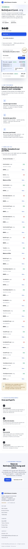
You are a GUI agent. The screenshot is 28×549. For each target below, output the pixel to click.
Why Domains (4, 508)
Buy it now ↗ (21, 57)
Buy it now (5, 34)
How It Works (4, 512)
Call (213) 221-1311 (18, 479)
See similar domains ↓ (8, 38)
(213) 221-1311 (5, 533)
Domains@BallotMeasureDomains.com (10, 535)
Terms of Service (5, 523)
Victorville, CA (5, 537)
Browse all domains (8, 158)
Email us (22, 75)
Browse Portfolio (5, 510)
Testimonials (4, 514)
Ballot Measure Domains (10, 2)
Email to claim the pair (19, 69)
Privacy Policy (5, 525)
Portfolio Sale (4, 527)
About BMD (4, 521)
